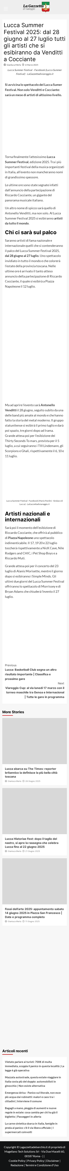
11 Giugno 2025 (32, 921)
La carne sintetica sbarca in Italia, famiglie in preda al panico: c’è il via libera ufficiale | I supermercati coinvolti (31, 1128)
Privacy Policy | (36, 1160)
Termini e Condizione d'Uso (42, 1165)
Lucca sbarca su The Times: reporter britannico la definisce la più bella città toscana (31, 772)
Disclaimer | (53, 1160)
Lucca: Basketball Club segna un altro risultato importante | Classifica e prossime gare (31, 672)
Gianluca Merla (14, 64)
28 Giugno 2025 (32, 781)
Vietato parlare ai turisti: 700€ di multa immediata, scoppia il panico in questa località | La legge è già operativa (34, 1066)
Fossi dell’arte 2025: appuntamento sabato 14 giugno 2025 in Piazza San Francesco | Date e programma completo (34, 913)
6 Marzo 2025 (31, 64)
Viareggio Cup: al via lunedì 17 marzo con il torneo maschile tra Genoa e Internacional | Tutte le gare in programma (34, 690)
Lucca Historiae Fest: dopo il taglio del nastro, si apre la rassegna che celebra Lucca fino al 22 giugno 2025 (31, 843)
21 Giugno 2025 (32, 851)
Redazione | (18, 1165)
